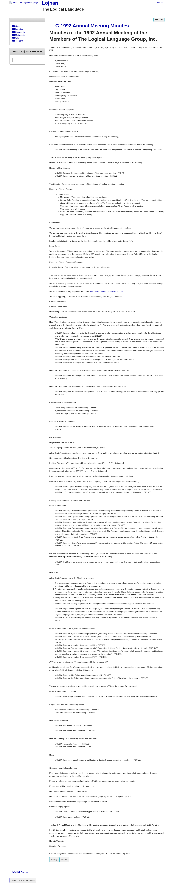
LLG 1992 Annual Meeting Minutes (89, 26)
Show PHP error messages (23, 880)
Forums (24, 872)
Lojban (50, 3)
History (54, 859)
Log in (160, 2)
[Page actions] (161, 20)
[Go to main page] (22, 3)
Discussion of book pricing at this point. (107, 291)
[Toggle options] (13, 26)
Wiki (16, 872)
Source (64, 859)
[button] (156, 20)
